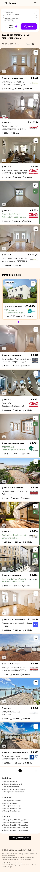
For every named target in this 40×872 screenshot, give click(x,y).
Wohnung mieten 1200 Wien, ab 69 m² (15, 825)
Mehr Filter (12, 26)
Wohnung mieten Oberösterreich (13, 792)
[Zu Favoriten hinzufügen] (35, 52)
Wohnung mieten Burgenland (12, 784)
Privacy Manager (7, 867)
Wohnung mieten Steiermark (11, 801)
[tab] (18, 322)
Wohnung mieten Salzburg (11, 806)
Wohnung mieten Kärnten (10, 786)
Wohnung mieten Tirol (9, 803)
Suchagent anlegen (19, 838)
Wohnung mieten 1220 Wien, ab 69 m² (15, 820)
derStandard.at (17, 863)
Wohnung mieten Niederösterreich (13, 789)
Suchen (30, 26)
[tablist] (20, 322)
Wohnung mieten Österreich (11, 811)
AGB (32, 865)
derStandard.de (7, 863)
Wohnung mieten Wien (9, 781)
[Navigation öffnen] (35, 3)
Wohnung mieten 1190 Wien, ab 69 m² (15, 830)
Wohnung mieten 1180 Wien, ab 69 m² (15, 822)
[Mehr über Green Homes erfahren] (35, 191)
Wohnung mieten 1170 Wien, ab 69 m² (15, 827)
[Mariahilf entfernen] (6, 21)
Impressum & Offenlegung (10, 865)
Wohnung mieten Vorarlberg (11, 808)
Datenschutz (25, 865)
